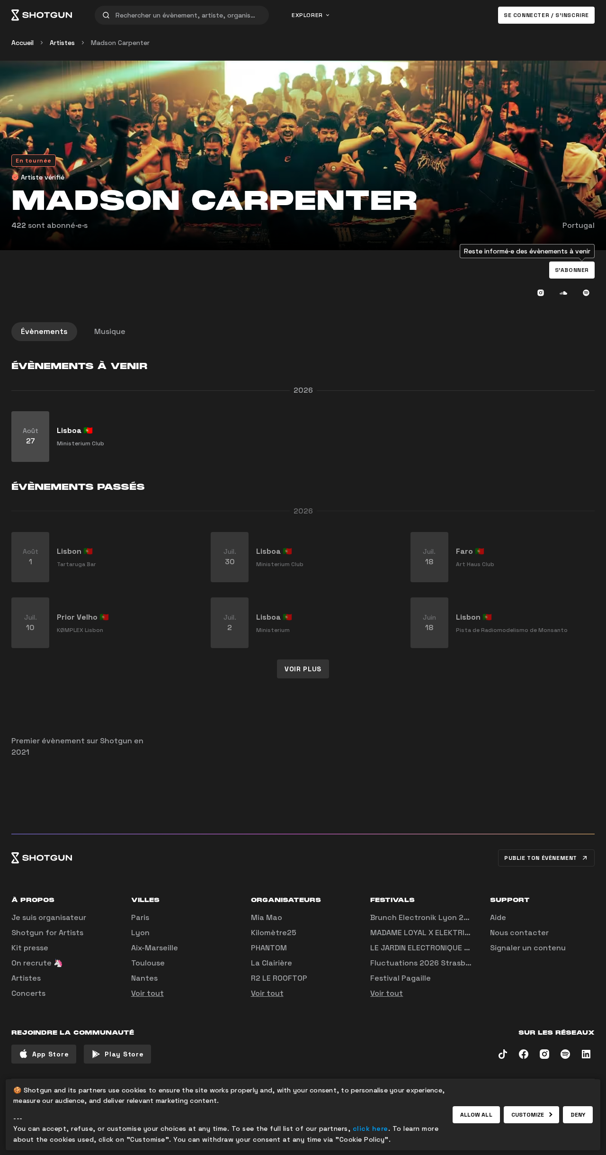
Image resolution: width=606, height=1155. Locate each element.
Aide (498, 917)
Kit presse (29, 948)
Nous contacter (519, 933)
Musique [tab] (109, 331)
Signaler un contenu (528, 948)
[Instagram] (540, 292)
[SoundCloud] (563, 292)
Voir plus (303, 669)
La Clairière (271, 963)
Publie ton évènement (540, 858)
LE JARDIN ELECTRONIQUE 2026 (426, 948)
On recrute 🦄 (37, 963)
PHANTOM (269, 948)
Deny (577, 1115)
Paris (140, 917)
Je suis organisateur (48, 917)
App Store (50, 1054)
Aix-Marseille (154, 948)
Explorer (307, 15)
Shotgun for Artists (47, 933)
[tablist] (303, 331)
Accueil (22, 42)
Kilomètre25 (273, 933)
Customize (527, 1115)
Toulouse (148, 963)
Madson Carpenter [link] (120, 42)
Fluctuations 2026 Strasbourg (426, 963)
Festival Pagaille (400, 978)
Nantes (144, 978)
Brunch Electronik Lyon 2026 (424, 917)
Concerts (28, 993)
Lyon (140, 933)
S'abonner (572, 270)
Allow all (476, 1115)
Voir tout (147, 993)
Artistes (62, 42)
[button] (572, 270)
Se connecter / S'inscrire (546, 15)
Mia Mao (266, 917)
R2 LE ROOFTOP (279, 978)
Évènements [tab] (44, 331)
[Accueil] (41, 15)
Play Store (124, 1054)
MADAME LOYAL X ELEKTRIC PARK (430, 933)
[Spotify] (586, 292)
